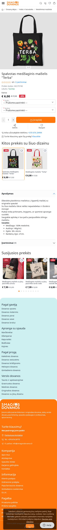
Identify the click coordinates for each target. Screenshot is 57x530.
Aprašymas (7, 193)
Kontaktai (6, 468)
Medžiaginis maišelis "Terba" (36, 172)
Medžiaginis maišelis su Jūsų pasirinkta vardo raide (36, 283)
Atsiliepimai (7, 458)
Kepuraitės (6, 339)
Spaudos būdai (8, 462)
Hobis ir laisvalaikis (26, 9)
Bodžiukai (6, 343)
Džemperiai (7, 336)
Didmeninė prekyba (10, 482)
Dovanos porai (8, 315)
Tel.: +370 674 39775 (12, 439)
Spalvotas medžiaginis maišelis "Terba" (10, 173)
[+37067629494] (45, 3)
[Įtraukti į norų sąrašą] (21, 150)
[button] (54, 3)
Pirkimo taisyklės (9, 506)
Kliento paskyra (8, 478)
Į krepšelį (37, 119)
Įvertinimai (9, 242)
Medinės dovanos (9, 387)
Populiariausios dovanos (12, 485)
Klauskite (36, 136)
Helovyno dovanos (10, 366)
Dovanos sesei (8, 319)
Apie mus (6, 455)
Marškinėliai (7, 332)
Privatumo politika (10, 502)
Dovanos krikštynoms (11, 363)
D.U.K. (4, 492)
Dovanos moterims (10, 312)
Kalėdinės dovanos (10, 356)
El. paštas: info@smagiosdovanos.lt (18, 443)
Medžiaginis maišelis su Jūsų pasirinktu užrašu (12, 283)
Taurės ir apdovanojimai (12, 380)
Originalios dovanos (10, 390)
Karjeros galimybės (10, 465)
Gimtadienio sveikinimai (12, 489)
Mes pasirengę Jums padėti (13, 430)
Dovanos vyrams (9, 308)
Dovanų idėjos (11, 9)
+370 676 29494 (35, 132)
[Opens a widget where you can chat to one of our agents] (47, 525)
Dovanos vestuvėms (10, 359)
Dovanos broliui (9, 322)
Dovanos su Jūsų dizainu (12, 394)
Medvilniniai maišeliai (44, 9)
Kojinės (5, 346)
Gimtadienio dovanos (11, 370)
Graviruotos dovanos (11, 383)
